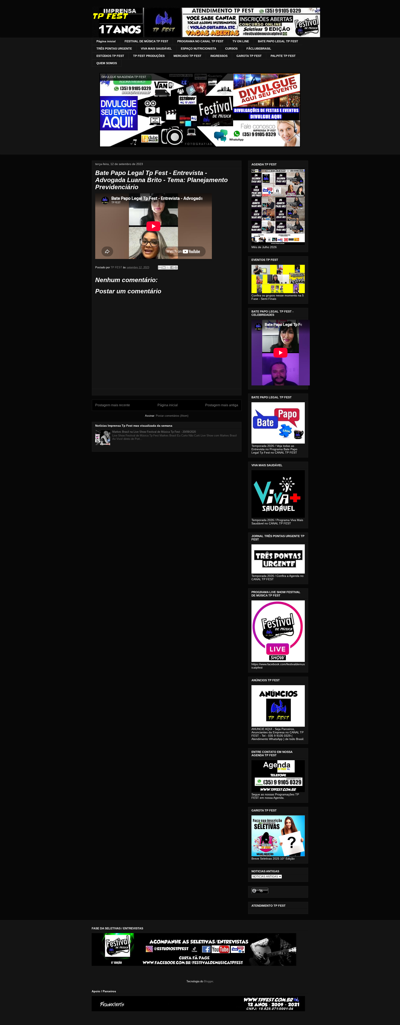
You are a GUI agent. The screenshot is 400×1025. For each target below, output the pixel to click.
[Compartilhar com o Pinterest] (176, 267)
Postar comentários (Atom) (172, 415)
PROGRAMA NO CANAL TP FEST (200, 41)
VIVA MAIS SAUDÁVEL (156, 48)
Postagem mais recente (112, 405)
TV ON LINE (240, 41)
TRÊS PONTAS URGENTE (114, 48)
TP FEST (109, 16)
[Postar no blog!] (164, 267)
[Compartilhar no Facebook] (172, 267)
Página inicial (106, 41)
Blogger (208, 981)
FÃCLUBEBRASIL (258, 48)
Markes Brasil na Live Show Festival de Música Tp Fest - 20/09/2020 (154, 431)
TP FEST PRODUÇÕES (149, 56)
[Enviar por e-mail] (160, 267)
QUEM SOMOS (106, 63)
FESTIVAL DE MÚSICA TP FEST (146, 41)
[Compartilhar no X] (168, 267)
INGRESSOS (219, 56)
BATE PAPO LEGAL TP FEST (278, 41)
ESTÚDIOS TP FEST (110, 56)
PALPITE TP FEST (283, 56)
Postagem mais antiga (221, 405)
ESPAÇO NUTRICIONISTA (198, 48)
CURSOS (231, 48)
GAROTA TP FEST (249, 56)
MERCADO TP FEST (187, 56)
